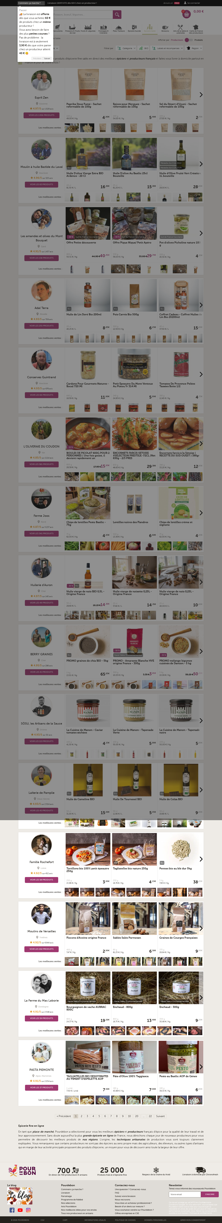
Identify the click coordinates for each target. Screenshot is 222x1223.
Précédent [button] (37, 58)
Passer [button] (23, 10)
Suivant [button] (47, 58)
